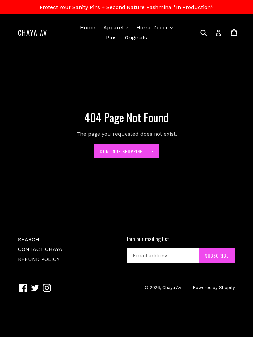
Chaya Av (32, 33)
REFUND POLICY (39, 259)
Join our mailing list (147, 239)
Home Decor (156, 27)
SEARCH (28, 239)
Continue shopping (121, 151)
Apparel (117, 27)
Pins (111, 37)
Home (87, 27)
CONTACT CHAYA (40, 249)
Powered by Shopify (214, 287)
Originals (136, 37)
